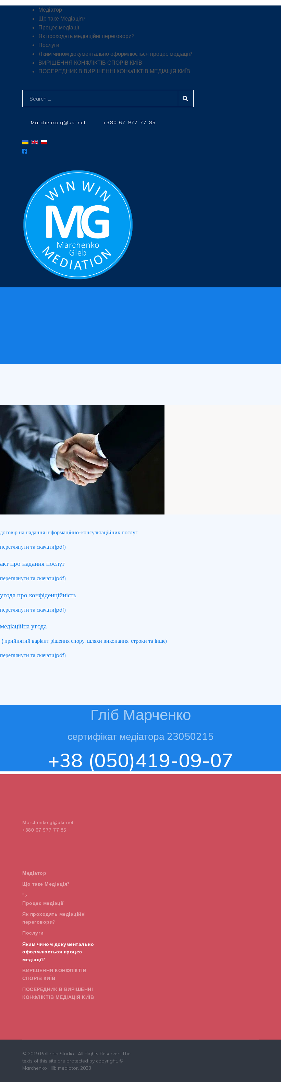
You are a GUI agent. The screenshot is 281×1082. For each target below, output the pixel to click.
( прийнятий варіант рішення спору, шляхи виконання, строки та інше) (83, 640)
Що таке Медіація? (46, 884)
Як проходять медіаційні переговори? (54, 918)
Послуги (33, 933)
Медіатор (34, 873)
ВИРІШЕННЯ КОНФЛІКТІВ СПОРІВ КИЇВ (54, 974)
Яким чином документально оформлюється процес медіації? (58, 952)
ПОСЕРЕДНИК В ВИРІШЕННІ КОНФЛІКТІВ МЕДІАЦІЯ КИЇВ (58, 993)
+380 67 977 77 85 (129, 122)
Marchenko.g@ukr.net (58, 122)
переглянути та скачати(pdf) (33, 546)
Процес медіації (43, 903)
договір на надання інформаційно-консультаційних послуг (69, 532)
